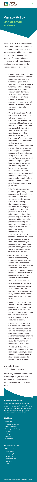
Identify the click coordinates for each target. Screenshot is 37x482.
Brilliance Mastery (10, 449)
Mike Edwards (27, 406)
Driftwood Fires (9, 451)
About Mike (8, 421)
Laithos (7, 463)
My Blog (7, 434)
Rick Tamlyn (8, 461)
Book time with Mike (11, 426)
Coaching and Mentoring (12, 429)
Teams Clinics (9, 438)
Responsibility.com (10, 458)
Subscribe (8, 436)
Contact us (8, 431)
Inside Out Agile (9, 454)
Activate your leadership (12, 424)
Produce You (9, 456)
